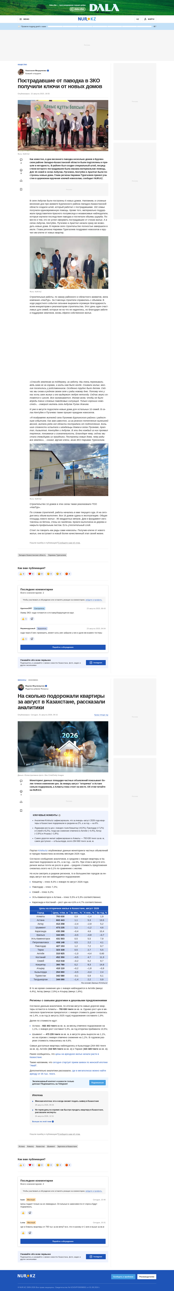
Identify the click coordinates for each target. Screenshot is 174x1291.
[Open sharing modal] (21, 180)
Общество (22, 65)
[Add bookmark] (21, 189)
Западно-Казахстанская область (32, 555)
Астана (22, 1146)
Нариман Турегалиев (57, 555)
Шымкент (51, 1146)
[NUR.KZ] (87, 19)
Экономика (33, 680)
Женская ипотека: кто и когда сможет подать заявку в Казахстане (67, 1101)
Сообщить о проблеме (123, 1277)
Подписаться (97, 1082)
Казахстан (40, 1146)
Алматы (30, 1146)
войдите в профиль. (94, 600)
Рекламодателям (146, 1277)
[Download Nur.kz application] (87, 7)
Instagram (97, 663)
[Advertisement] (87, 45)
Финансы (22, 680)
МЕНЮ (26, 19)
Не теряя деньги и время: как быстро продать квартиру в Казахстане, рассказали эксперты (69, 1111)
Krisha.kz (43, 850)
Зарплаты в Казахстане (67, 1146)
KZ (138, 19)
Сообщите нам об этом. (69, 543)
